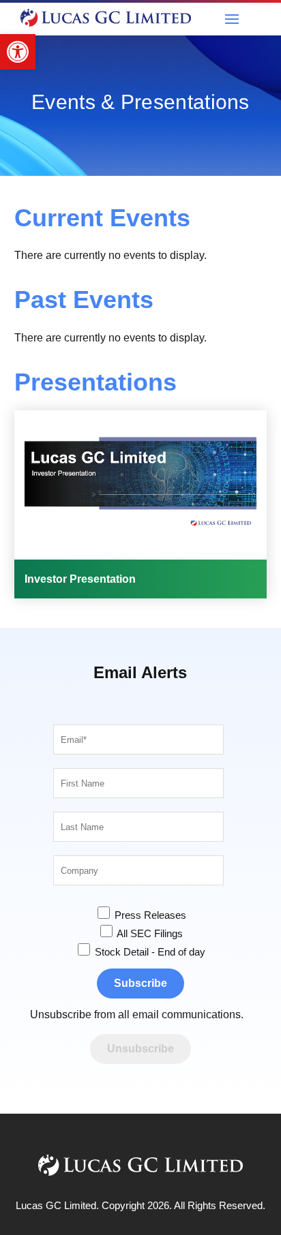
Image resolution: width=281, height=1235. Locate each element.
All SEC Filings (149, 933)
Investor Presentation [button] (80, 579)
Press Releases (149, 915)
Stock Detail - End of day (148, 952)
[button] (17, 52)
